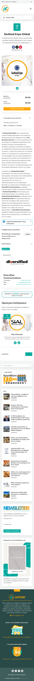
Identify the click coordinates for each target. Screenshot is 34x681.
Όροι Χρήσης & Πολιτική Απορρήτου (17, 674)
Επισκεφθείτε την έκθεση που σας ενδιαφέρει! (17, 637)
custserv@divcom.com (24, 282)
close (30, 221)
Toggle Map (9, 17)
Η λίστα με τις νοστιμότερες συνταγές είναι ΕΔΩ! (17, 659)
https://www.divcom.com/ (23, 284)
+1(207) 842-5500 (26, 280)
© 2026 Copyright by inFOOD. (12, 678)
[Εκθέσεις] (17, 88)
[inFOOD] (5, 8)
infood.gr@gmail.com (18, 615)
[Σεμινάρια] (19, 342)
